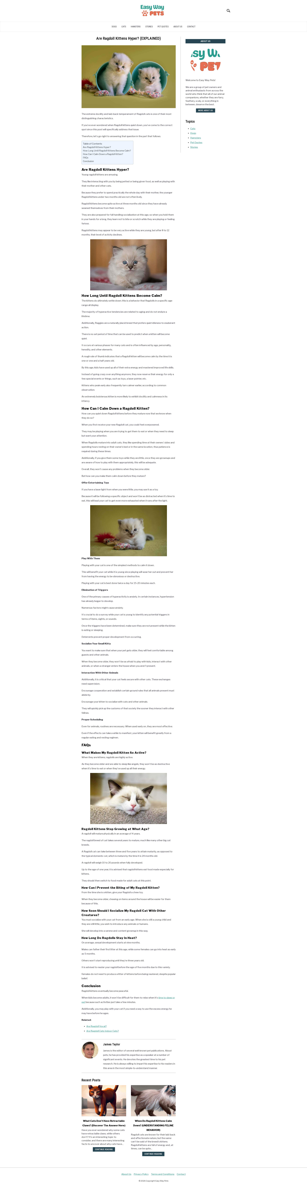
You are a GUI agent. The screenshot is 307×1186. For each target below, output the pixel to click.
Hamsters (136, 26)
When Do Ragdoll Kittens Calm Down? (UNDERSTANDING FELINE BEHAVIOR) (153, 1125)
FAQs (85, 157)
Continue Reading (104, 1149)
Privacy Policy (141, 1174)
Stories (149, 26)
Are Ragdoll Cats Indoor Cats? (102, 1031)
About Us (177, 26)
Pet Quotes (163, 26)
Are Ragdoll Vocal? (96, 1026)
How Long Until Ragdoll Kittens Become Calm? (107, 150)
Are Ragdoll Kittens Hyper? (97, 147)
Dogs (114, 26)
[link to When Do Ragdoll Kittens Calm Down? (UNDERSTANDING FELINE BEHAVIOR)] (153, 1100)
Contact (191, 26)
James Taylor (111, 1044)
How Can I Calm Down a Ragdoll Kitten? (103, 154)
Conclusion (88, 161)
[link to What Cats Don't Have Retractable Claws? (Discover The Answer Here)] (104, 1100)
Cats (123, 26)
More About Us (205, 110)
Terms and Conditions (162, 1174)
